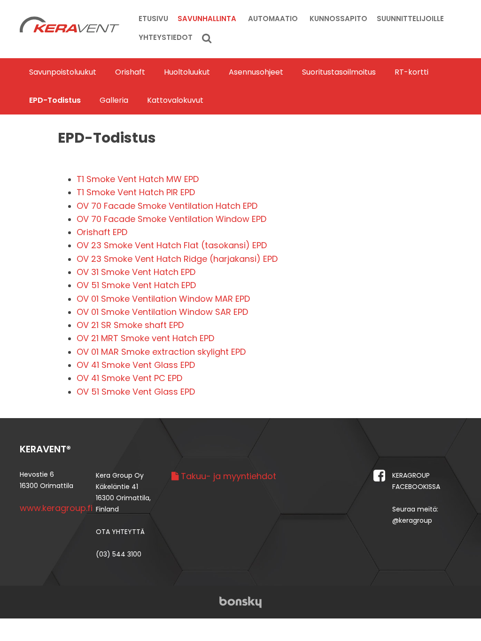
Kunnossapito (338, 18)
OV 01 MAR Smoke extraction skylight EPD (161, 352)
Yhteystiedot (166, 37)
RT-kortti (411, 72)
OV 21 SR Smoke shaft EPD (130, 325)
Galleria (114, 100)
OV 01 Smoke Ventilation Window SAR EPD (162, 312)
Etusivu (153, 18)
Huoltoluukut (187, 72)
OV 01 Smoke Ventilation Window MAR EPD (163, 299)
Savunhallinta (207, 18)
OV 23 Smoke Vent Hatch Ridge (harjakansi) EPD (177, 259)
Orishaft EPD (102, 232)
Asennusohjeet (256, 72)
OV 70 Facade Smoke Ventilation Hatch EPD (167, 206)
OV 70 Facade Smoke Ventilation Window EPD (171, 219)
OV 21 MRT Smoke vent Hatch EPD (145, 338)
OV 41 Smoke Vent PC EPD (129, 378)
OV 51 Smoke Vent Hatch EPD (136, 285)
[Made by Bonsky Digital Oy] (240, 601)
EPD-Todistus (55, 100)
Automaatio (273, 18)
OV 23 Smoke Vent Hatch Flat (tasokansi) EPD (172, 245)
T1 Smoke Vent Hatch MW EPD (138, 179)
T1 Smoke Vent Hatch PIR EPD (136, 192)
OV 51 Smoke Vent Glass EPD (136, 391)
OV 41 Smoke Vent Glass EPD (136, 365)
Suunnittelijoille (410, 18)
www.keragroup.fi (56, 508)
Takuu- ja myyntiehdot (227, 476)
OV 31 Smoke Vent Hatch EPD (136, 272)
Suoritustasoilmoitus (339, 72)
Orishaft (130, 72)
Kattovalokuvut (175, 100)
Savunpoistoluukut (62, 72)
